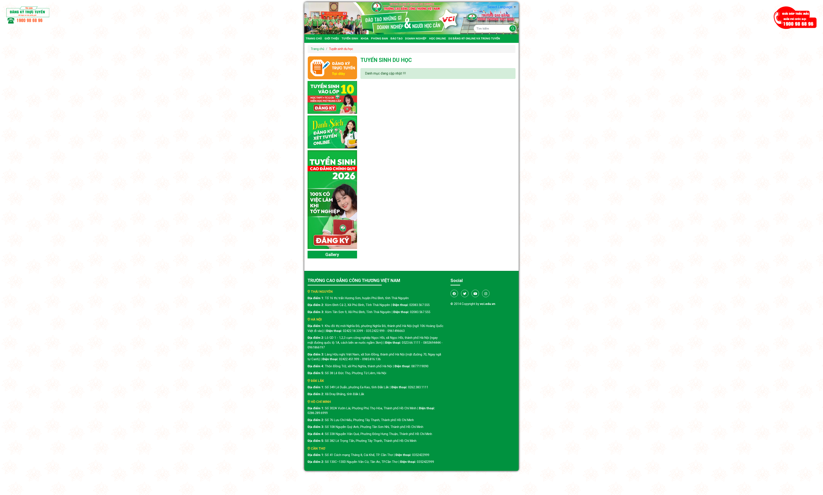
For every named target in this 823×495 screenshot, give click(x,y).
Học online (437, 38)
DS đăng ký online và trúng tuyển (474, 38)
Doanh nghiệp (416, 38)
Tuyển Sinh (350, 38)
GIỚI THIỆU (331, 38)
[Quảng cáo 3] (332, 199)
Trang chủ (314, 38)
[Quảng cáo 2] (332, 132)
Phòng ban (379, 38)
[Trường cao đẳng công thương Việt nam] (411, 18)
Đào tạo (396, 38)
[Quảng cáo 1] (332, 97)
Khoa (364, 38)
